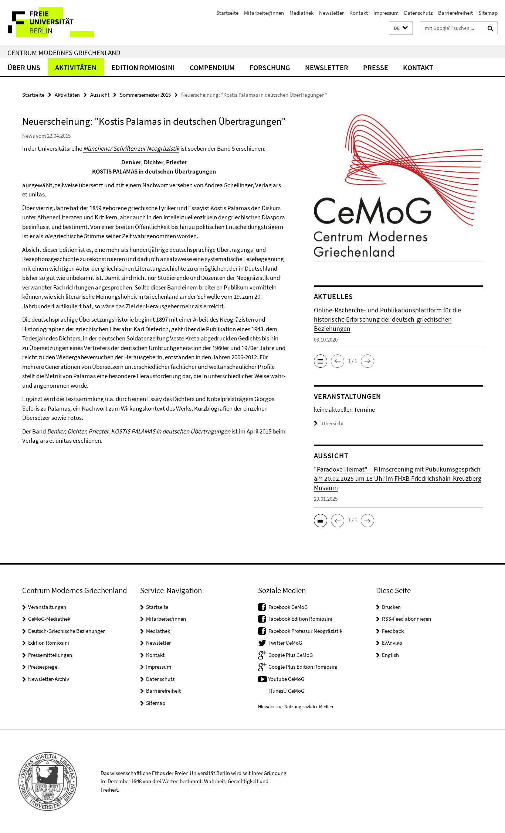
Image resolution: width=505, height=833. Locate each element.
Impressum (386, 12)
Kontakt (358, 12)
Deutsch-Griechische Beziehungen (67, 630)
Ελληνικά (392, 642)
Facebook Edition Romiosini (300, 618)
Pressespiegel (43, 666)
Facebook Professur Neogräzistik (305, 630)
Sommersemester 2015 (145, 94)
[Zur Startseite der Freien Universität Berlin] (62, 22)
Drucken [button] (391, 606)
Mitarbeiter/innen (264, 12)
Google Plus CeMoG (290, 654)
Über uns (23, 67)
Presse (375, 67)
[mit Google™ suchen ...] (490, 28)
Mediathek (301, 12)
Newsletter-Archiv (48, 678)
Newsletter (331, 12)
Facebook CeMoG (288, 606)
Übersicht (333, 423)
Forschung (270, 67)
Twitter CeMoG (285, 642)
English (390, 654)
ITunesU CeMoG (286, 690)
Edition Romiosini (143, 67)
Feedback (393, 630)
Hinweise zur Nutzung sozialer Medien (295, 706)
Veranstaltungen (47, 606)
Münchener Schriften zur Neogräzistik (131, 148)
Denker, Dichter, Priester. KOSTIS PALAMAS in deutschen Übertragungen (138, 431)
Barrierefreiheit (455, 12)
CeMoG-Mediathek (49, 618)
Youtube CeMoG (286, 678)
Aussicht (99, 94)
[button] (401, 28)
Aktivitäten (75, 67)
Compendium (212, 67)
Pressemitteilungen (50, 654)
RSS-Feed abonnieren (406, 618)
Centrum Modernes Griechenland (64, 52)
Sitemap (488, 12)
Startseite (227, 12)
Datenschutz (418, 12)
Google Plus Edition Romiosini (303, 666)
